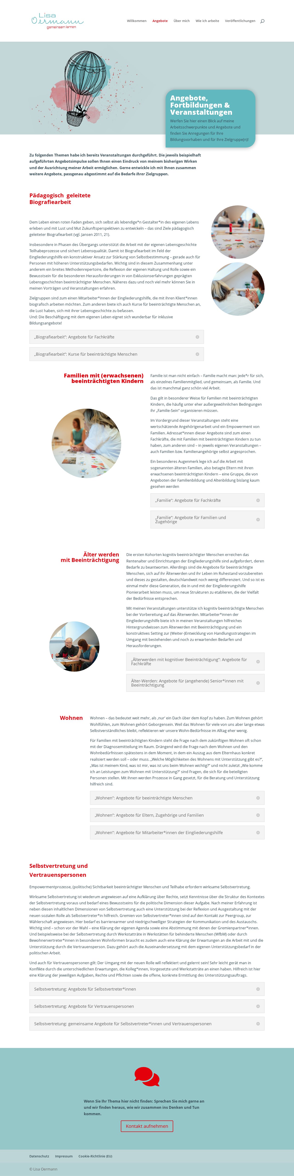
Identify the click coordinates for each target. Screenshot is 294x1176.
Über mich (182, 21)
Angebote (160, 21)
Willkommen (137, 21)
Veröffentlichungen (240, 21)
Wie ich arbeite (207, 21)
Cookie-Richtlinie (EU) (95, 1156)
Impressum (64, 1156)
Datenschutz (39, 1156)
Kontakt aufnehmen (147, 1126)
